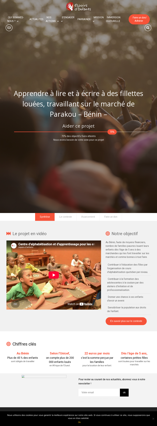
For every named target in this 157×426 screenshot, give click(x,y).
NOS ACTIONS (51, 19)
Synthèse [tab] (45, 216)
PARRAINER (83, 19)
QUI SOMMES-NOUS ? (15, 19)
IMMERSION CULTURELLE (113, 19)
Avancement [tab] (88, 216)
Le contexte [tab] (65, 216)
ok (124, 392)
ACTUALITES (36, 19)
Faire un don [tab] (110, 216)
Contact (9, 27)
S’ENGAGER (68, 17)
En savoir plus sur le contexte (126, 321)
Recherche (148, 27)
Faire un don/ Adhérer (139, 19)
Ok (79, 422)
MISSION (99, 17)
